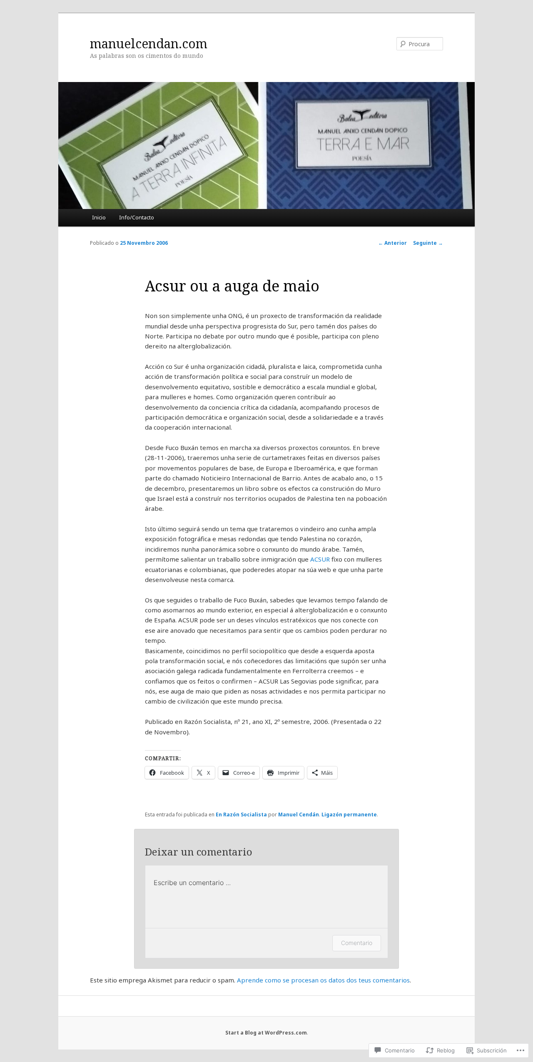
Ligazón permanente (349, 814)
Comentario (356, 942)
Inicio (99, 217)
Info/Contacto (136, 217)
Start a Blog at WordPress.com (266, 1032)
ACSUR (320, 559)
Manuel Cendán (298, 814)
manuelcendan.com (148, 43)
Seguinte (428, 242)
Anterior (392, 242)
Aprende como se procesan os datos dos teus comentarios (323, 980)
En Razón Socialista (241, 814)
